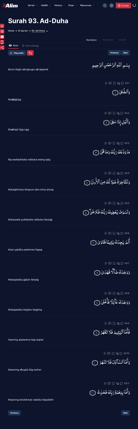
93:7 (127, 263)
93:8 (127, 293)
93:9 (127, 323)
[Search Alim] (104, 5)
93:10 (126, 353)
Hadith (44, 5)
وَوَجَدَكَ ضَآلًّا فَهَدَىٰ (115, 272)
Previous (114, 53)
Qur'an (31, 5)
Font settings (32, 45)
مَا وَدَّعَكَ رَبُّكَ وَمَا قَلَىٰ (115, 151)
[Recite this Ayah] (106, 83)
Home (11, 30)
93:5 (127, 203)
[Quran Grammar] (118, 83)
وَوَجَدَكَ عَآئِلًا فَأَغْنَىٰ (115, 302)
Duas (71, 5)
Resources (85, 5)
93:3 (127, 143)
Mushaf (122, 39)
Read (15, 45)
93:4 (127, 173)
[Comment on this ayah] (122, 83)
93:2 (127, 113)
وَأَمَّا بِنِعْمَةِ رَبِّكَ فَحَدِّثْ (113, 392)
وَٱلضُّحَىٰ (124, 91)
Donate (125, 5)
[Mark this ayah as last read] (114, 83)
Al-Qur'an (23, 30)
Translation (107, 39)
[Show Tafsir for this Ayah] (110, 83)
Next (125, 53)
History (58, 5)
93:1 (127, 83)
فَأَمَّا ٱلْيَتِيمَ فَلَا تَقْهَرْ (115, 332)
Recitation (91, 40)
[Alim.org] (10, 5)
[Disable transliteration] (30, 53)
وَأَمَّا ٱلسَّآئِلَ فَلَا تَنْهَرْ (114, 362)
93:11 (126, 383)
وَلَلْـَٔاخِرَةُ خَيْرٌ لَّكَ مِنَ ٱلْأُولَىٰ (110, 181)
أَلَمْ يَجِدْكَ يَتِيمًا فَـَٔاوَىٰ (113, 241)
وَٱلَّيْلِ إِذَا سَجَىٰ (120, 121)
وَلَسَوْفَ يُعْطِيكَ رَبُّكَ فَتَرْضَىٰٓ (110, 211)
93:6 (127, 233)
